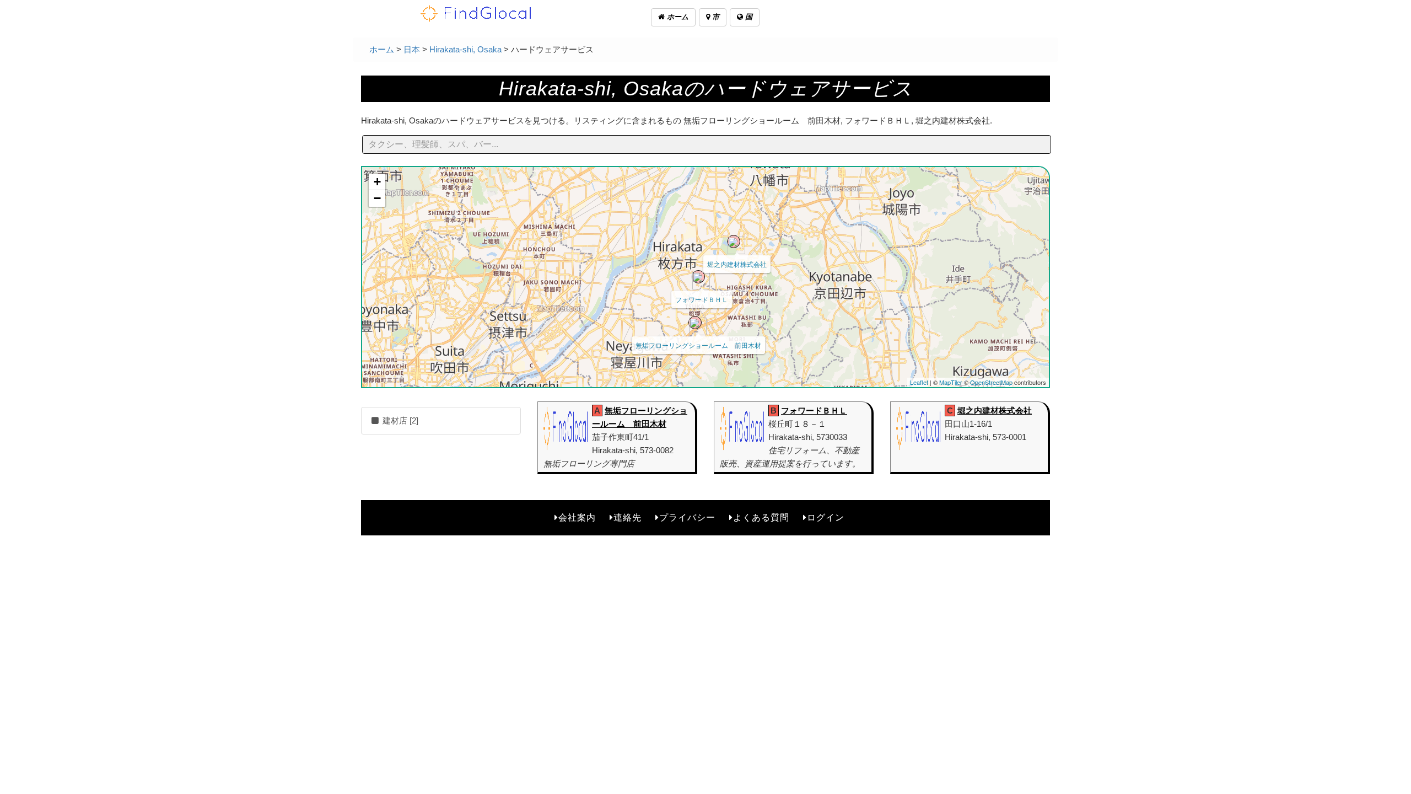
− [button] (377, 198)
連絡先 (627, 517)
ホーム (676, 17)
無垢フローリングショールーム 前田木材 (698, 345)
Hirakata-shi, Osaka (465, 49)
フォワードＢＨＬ (701, 299)
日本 (411, 49)
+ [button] (377, 182)
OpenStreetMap (991, 382)
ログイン (825, 517)
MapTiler (950, 382)
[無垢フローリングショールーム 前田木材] (695, 322)
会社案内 (577, 517)
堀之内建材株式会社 (737, 264)
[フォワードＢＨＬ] (698, 276)
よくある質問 (761, 517)
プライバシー (687, 517)
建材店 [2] (399, 420)
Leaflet (919, 382)
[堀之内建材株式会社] (733, 241)
